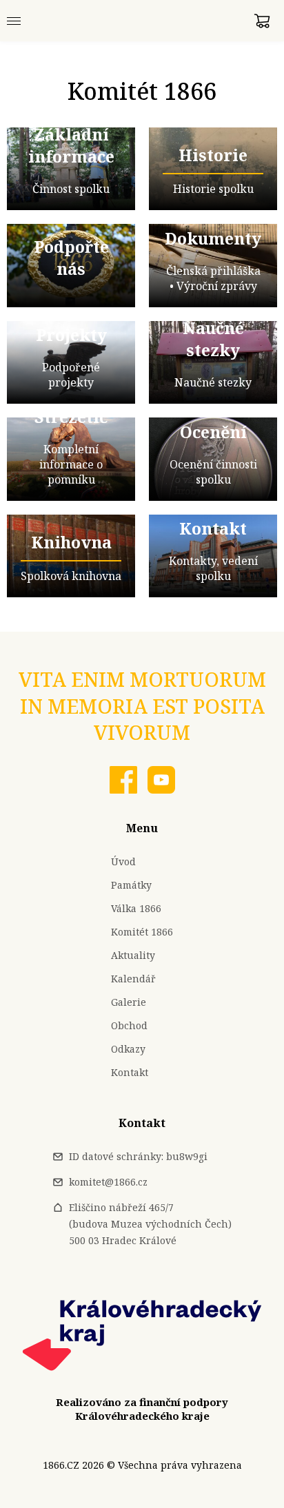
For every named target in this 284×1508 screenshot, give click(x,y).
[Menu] (14, 20)
